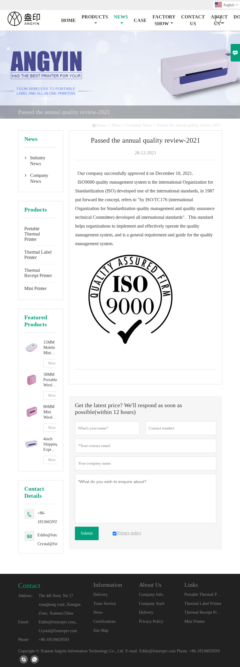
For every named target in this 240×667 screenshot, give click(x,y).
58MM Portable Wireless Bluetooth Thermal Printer (50, 380)
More (52, 363)
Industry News (37, 160)
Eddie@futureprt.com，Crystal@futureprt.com (59, 626)
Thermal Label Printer (38, 255)
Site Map (100, 630)
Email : (24, 622)
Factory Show (163, 20)
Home (68, 20)
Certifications (104, 621)
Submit (87, 533)
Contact (29, 585)
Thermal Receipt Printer (38, 273)
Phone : (24, 639)
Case (140, 20)
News (121, 16)
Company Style (151, 603)
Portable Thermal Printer (32, 234)
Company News (139, 125)
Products (95, 16)
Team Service (104, 603)
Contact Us (193, 20)
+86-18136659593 (48, 517)
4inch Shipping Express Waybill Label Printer (50, 444)
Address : (26, 595)
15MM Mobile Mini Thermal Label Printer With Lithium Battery (50, 348)
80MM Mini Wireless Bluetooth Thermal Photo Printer (50, 412)
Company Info (151, 594)
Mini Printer (35, 288)
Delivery (100, 594)
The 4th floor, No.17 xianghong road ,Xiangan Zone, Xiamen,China (59, 604)
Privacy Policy (151, 621)
